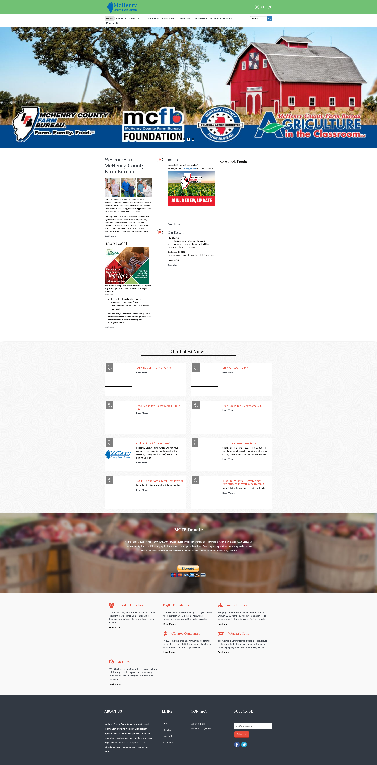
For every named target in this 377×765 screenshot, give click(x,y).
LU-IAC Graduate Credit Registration (160, 480)
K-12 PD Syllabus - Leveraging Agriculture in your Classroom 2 (243, 482)
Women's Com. (238, 633)
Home (109, 18)
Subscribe (241, 734)
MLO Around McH (221, 18)
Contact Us (112, 22)
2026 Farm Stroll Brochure (239, 443)
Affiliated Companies (185, 633)
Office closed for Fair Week (153, 443)
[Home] (123, 7)
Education (184, 18)
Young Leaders (236, 605)
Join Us (173, 159)
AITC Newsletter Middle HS (153, 368)
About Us (134, 18)
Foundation (200, 18)
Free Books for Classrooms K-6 (242, 405)
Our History (176, 232)
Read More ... (110, 236)
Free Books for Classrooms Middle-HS (158, 407)
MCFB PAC (124, 662)
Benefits (121, 18)
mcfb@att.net (190, 169)
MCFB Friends (150, 18)
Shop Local (168, 18)
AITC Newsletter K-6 (235, 368)
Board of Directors (131, 605)
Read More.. (142, 373)
